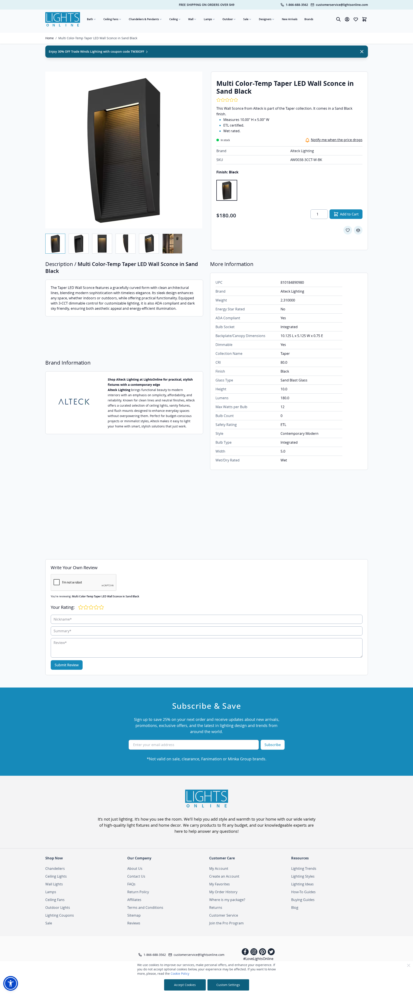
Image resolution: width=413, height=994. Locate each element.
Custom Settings (228, 985)
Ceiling (173, 19)
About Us (134, 868)
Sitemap (134, 915)
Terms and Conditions (145, 907)
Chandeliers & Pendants (144, 19)
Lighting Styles (303, 876)
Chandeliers (55, 868)
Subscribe (272, 744)
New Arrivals (289, 19)
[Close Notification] (361, 51)
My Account (218, 868)
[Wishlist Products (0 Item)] (355, 19)
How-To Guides (303, 892)
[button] (10, 983)
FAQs (131, 884)
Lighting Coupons (59, 915)
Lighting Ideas (302, 884)
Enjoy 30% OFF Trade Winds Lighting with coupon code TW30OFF (97, 51)
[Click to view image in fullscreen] (123, 150)
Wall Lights (54, 884)
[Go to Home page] (62, 19)
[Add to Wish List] (347, 230)
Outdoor (227, 19)
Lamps (208, 19)
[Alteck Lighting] (74, 402)
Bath (90, 19)
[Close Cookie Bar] (408, 965)
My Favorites (219, 884)
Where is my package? (227, 899)
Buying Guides (303, 899)
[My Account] (347, 19)
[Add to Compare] (358, 230)
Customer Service (223, 915)
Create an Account (224, 876)
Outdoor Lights (57, 907)
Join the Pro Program (226, 923)
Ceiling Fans (110, 19)
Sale (245, 19)
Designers (265, 19)
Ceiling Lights (56, 876)
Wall (190, 19)
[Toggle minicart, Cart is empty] (364, 19)
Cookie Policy (180, 973)
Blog (294, 907)
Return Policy (138, 892)
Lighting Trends (303, 868)
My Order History (223, 892)
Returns (215, 907)
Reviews (133, 923)
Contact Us (136, 876)
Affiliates (134, 899)
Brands (308, 19)
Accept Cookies (185, 985)
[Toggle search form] (338, 19)
